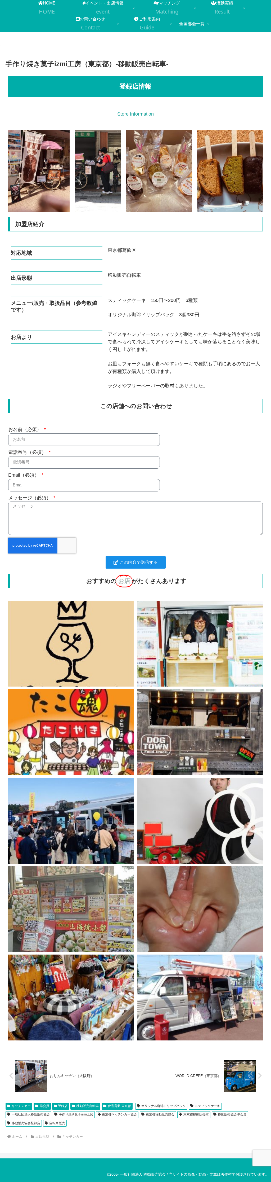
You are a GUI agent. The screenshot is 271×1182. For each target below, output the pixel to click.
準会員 (44, 1106)
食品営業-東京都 (119, 1106)
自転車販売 (57, 1123)
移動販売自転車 (87, 1106)
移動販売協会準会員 (232, 1114)
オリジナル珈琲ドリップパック (163, 1106)
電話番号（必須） (28, 452)
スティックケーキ (207, 1106)
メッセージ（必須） (30, 497)
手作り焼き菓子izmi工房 (76, 1114)
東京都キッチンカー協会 (119, 1114)
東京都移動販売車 (196, 1114)
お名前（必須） (25, 429)
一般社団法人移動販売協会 (31, 1114)
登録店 (62, 1106)
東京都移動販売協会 (160, 1114)
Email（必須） (24, 475)
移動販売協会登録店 (26, 1123)
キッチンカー (21, 1106)
